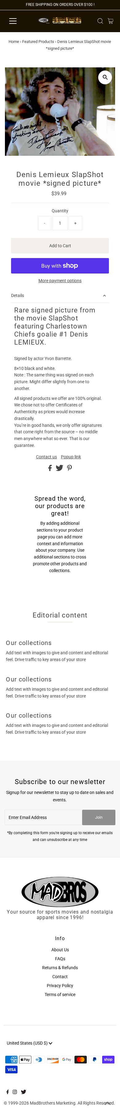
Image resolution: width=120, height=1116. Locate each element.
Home (14, 41)
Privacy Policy (60, 985)
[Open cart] (111, 21)
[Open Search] (100, 21)
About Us (60, 949)
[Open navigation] (18, 21)
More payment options (60, 280)
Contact (60, 976)
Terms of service (60, 994)
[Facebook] (7, 1092)
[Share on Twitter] (60, 469)
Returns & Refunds (60, 967)
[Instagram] (14, 1092)
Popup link (71, 457)
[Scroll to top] (108, 1103)
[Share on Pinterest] (69, 469)
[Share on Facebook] (50, 469)
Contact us (46, 457)
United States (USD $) (28, 1043)
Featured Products (38, 41)
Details (17, 295)
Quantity (60, 210)
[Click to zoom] (105, 77)
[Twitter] (23, 1092)
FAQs (60, 958)
